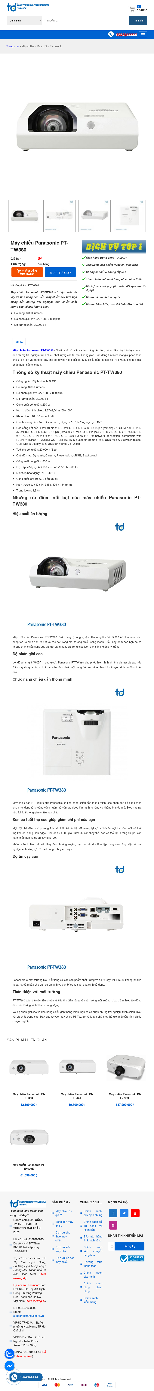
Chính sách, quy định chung (93, 1213)
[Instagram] (113, 1225)
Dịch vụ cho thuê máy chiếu (62, 1236)
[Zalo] (9, 1358)
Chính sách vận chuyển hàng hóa (93, 1251)
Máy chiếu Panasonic (49, 46)
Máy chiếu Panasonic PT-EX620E (29, 1166)
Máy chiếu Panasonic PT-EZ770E (125, 1096)
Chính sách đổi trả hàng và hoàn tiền (93, 1225)
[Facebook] (113, 1213)
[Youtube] (135, 1213)
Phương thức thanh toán (93, 1264)
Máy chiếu (28, 46)
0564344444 (126, 34)
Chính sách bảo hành (93, 1274)
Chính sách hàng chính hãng (93, 1287)
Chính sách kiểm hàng (91, 1300)
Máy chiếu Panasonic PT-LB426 (77, 1096)
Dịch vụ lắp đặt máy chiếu (64, 1260)
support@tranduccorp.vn (28, 1316)
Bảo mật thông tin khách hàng (93, 1238)
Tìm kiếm (138, 20)
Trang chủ (12, 46)
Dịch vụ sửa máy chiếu (62, 1249)
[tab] (19, 341)
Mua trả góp (60, 273)
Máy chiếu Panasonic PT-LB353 (29, 1096)
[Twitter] (124, 1213)
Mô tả (19, 341)
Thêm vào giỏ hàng (28, 273)
